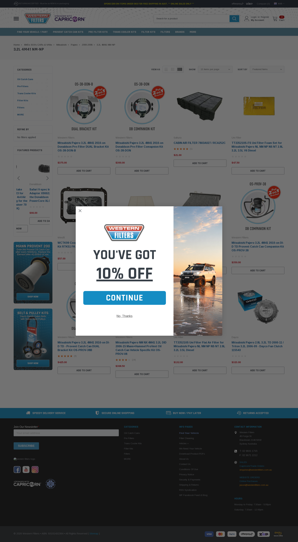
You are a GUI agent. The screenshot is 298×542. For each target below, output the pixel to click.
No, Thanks (124, 316)
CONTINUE (124, 297)
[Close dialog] (80, 211)
